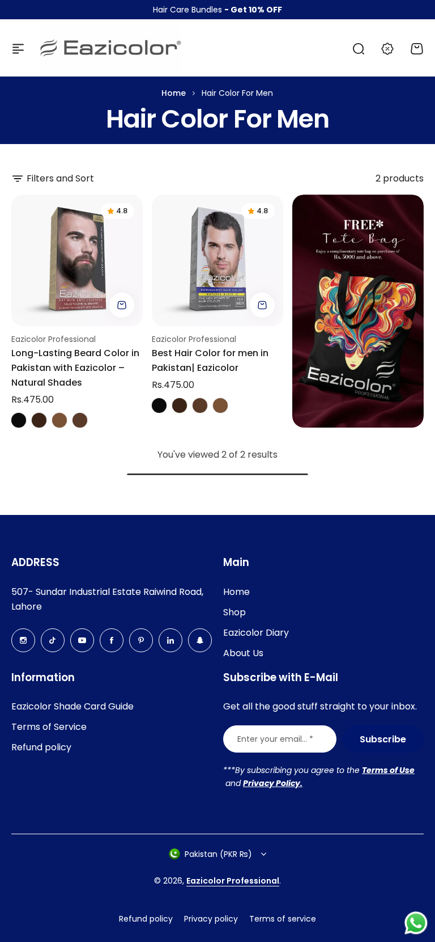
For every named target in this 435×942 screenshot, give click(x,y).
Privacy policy (211, 918)
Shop (234, 612)
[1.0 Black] (18, 420)
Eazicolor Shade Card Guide (72, 706)
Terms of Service (49, 726)
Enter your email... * (275, 739)
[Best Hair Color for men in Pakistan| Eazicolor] (217, 260)
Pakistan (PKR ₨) (218, 854)
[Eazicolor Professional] (110, 48)
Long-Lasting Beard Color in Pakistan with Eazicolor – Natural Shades (75, 368)
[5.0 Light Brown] (59, 420)
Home (173, 93)
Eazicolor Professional (53, 339)
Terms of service (282, 918)
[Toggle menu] (18, 48)
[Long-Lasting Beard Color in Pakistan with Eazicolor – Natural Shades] (77, 260)
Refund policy (41, 747)
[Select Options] (121, 305)
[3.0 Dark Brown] (39, 420)
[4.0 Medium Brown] (79, 420)
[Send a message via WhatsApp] (416, 923)
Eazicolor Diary (256, 632)
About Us (243, 653)
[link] (358, 311)
